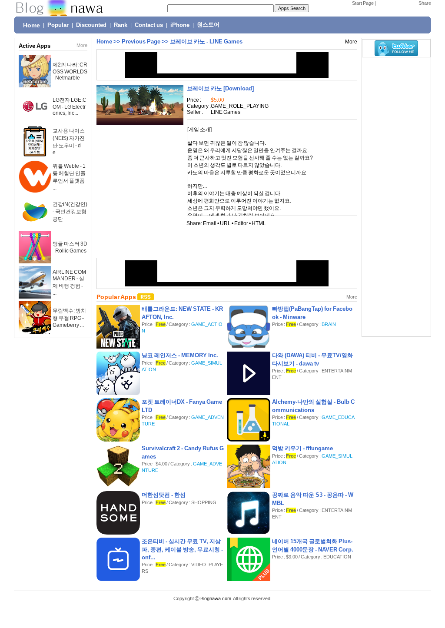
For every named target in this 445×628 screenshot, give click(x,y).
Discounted (91, 25)
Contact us (149, 25)
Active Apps (34, 46)
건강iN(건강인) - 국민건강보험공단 (70, 211)
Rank (120, 25)
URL (225, 223)
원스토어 (208, 25)
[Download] (220, 88)
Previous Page (141, 41)
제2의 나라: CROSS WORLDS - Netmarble (70, 71)
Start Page (363, 3)
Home (31, 25)
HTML (259, 223)
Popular (58, 25)
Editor (241, 223)
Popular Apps (116, 296)
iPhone (179, 25)
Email (209, 223)
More (81, 45)
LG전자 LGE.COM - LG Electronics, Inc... (69, 106)
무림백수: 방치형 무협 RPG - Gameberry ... (69, 318)
